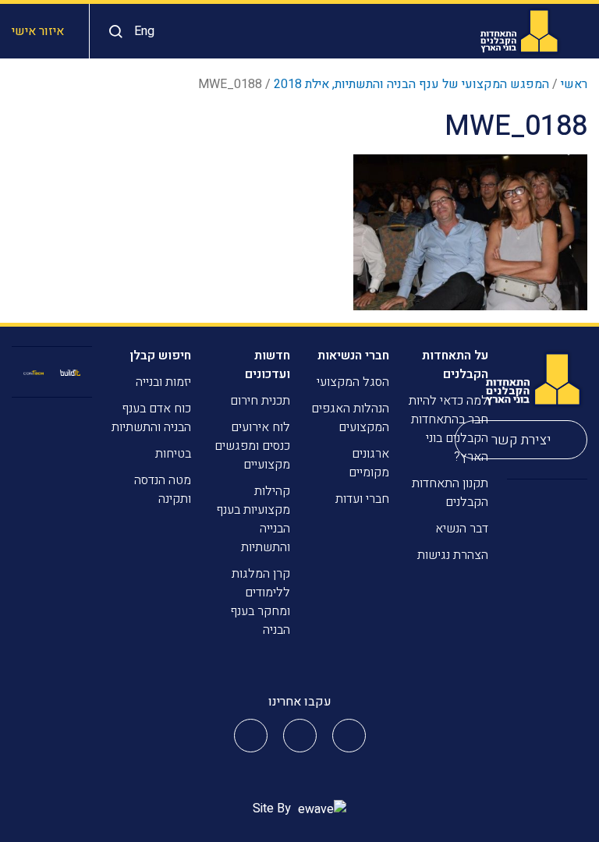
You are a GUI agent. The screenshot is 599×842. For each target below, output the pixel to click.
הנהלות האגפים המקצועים (350, 418)
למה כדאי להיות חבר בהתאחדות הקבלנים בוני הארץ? (448, 428)
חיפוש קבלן (160, 355)
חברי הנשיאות (353, 355)
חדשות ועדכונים (267, 365)
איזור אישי (38, 31)
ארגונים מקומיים (369, 463)
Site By (273, 808)
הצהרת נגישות (452, 555)
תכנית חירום (260, 400)
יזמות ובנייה (163, 382)
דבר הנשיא (461, 528)
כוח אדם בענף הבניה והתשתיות (151, 418)
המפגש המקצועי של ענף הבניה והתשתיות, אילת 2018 (411, 84)
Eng (144, 31)
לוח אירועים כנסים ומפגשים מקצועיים (252, 446)
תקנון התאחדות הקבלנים (450, 492)
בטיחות (173, 453)
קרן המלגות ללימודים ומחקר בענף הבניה (260, 601)
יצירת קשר (521, 440)
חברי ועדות (362, 499)
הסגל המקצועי (353, 382)
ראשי (574, 84)
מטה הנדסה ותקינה (162, 489)
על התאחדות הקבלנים (455, 365)
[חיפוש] (111, 31)
